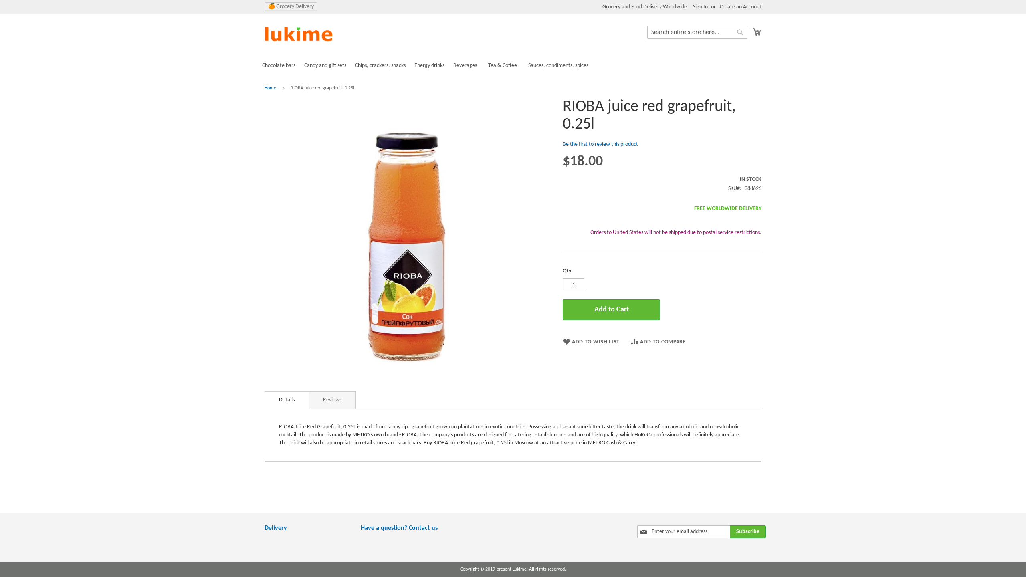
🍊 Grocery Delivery (291, 7)
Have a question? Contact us (399, 528)
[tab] (287, 400)
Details (287, 400)
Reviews (332, 400)
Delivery (276, 528)
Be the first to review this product (600, 144)
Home (270, 88)
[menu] (513, 65)
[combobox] (697, 32)
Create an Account (740, 7)
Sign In (700, 7)
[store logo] (299, 34)
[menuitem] (279, 65)
